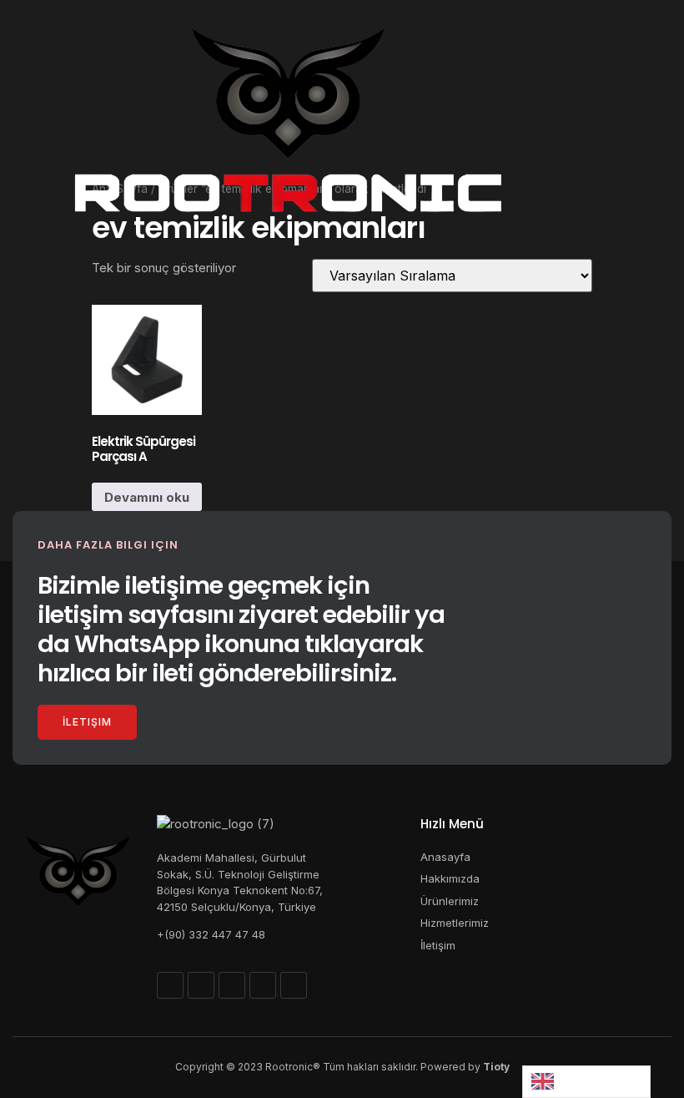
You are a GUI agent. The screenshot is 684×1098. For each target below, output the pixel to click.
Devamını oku (146, 497)
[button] (31, 133)
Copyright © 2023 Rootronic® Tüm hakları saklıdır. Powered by (342, 1066)
